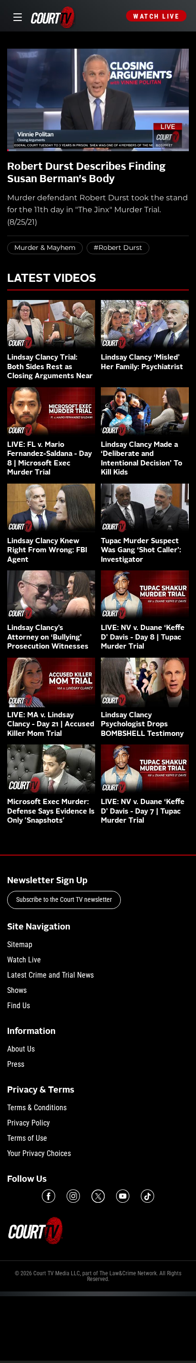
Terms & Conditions (37, 1107)
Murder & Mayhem (45, 247)
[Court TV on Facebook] (48, 1196)
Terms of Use (27, 1138)
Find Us (18, 1005)
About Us (21, 1048)
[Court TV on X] (98, 1196)
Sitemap (19, 944)
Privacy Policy (28, 1122)
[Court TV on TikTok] (147, 1196)
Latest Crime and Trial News (50, 975)
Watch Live (156, 16)
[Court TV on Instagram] (73, 1196)
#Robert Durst (118, 247)
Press (15, 1064)
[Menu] (16, 16)
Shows (17, 990)
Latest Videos (51, 279)
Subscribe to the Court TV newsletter (64, 899)
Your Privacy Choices (39, 1153)
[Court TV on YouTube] (122, 1196)
